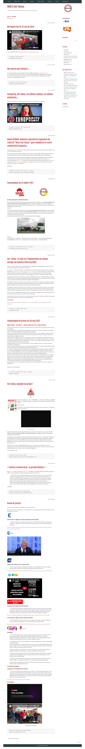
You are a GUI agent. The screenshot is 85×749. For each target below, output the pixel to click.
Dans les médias (27, 127)
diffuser (13, 58)
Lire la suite (9, 166)
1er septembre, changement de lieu (70, 79)
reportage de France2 (42, 73)
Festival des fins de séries (68, 83)
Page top (79, 742)
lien (44, 431)
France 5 (11, 471)
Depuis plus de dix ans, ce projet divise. (29, 271)
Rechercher (65, 37)
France (18, 160)
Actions (25, 246)
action (11, 58)
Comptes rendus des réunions (69, 56)
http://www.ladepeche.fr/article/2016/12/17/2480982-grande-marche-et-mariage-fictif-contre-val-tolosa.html (28, 615)
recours (26, 248)
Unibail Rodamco (31, 172)
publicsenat (25, 471)
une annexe (31, 246)
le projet (21, 172)
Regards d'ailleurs (67, 64)
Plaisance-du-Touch (16, 271)
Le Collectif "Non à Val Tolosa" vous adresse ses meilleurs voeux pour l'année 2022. (70, 97)
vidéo (24, 83)
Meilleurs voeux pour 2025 (69, 72)
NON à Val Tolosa (15, 6)
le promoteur (25, 172)
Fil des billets (10, 18)
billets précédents (11, 738)
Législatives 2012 (67, 59)
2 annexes (31, 170)
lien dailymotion (30, 429)
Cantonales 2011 (67, 61)
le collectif (17, 58)
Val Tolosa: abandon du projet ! (20, 384)
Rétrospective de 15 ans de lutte (20, 26)
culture (52, 160)
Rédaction (66, 62)
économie (30, 492)
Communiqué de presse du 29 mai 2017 (23, 320)
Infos (26, 82)
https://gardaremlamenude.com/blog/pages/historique (28, 52)
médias (20, 58)
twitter (23, 509)
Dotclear (45, 745)
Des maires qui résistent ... (18, 68)
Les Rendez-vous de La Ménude (70, 57)
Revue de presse (14, 503)
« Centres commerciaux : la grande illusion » (26, 467)
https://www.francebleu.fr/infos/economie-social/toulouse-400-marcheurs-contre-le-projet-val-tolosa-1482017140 (29, 570)
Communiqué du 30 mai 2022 (69, 93)
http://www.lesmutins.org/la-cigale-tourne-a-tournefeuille (18, 679)
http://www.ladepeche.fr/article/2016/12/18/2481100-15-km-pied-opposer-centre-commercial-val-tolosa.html (28, 624)
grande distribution (16, 83)
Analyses (26, 170)
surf (17, 162)
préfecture (22, 248)
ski (27, 162)
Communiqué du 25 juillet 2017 (20, 182)
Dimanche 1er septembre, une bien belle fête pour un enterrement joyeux (70, 76)
